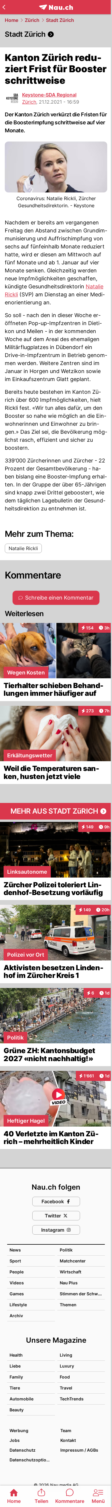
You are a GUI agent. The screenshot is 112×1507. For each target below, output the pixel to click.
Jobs (15, 1440)
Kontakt (68, 1440)
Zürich (32, 20)
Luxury (67, 1365)
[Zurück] (3, 7)
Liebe (15, 1365)
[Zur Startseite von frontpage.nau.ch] (56, 7)
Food (65, 1376)
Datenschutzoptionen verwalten (32, 1459)
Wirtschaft (70, 1271)
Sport (15, 1260)
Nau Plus (69, 1282)
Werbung (19, 1430)
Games (17, 1293)
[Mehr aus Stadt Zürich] (56, 811)
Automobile (21, 1398)
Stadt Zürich (60, 20)
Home (11, 20)
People (17, 1271)
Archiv (16, 1315)
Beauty (17, 1409)
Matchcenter (73, 1260)
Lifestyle (18, 1304)
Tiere (15, 1387)
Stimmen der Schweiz (82, 1293)
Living (66, 1354)
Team (65, 1430)
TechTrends (72, 1398)
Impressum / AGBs (79, 1450)
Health (16, 1354)
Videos (17, 1282)
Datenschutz (23, 1450)
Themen (68, 1304)
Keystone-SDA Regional (49, 95)
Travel (66, 1387)
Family (16, 1376)
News (15, 1249)
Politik (66, 1249)
